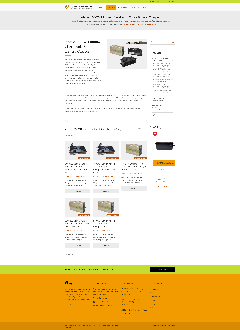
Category (93, 24)
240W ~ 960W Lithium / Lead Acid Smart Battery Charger (161, 75)
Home (88, 24)
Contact (151, 7)
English (173, 1)
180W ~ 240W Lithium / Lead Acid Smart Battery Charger (161, 70)
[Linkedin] (70, 305)
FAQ (143, 7)
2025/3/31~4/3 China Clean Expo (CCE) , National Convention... (132, 290)
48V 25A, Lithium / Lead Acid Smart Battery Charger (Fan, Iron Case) (134, 166)
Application (122, 7)
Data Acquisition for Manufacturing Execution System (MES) (160, 108)
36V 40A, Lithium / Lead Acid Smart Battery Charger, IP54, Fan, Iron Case (76, 168)
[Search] (173, 41)
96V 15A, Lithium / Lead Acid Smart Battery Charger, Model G (104, 223)
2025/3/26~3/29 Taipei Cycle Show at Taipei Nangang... (133, 300)
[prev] (66, 120)
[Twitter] (68, 305)
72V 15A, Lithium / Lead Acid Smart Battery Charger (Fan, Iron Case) (77, 223)
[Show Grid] (143, 129)
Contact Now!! (162, 269)
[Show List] (145, 129)
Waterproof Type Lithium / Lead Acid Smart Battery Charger (162, 91)
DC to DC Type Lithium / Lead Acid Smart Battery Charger (161, 86)
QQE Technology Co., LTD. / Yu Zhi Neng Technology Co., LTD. (94, 325)
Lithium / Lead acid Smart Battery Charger (109, 24)
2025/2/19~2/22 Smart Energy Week (134, 310)
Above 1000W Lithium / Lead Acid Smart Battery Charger (139, 24)
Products (110, 7)
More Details (162, 186)
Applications (156, 115)
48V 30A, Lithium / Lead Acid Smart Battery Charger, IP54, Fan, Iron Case (104, 168)
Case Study (134, 7)
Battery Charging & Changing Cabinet (158, 99)
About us (100, 7)
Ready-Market (171, 325)
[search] (150, 1)
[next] (145, 120)
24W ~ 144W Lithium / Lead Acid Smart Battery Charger (161, 65)
